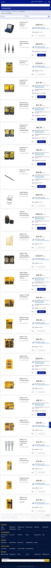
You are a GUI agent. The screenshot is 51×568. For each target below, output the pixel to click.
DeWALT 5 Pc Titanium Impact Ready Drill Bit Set (24, 235)
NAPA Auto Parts (12, 527)
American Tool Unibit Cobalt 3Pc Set (24, 43)
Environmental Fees (29, 548)
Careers (19, 529)
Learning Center (12, 554)
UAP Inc (19, 554)
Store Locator (11, 534)
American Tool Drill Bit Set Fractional (24, 81)
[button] (37, 2)
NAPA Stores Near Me (5, 534)
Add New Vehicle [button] (7, 8)
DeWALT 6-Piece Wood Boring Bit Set (24, 319)
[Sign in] (45, 2)
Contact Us (3, 536)
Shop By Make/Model (30, 542)
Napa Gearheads (29, 527)
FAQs (43, 534)
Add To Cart (41, 55)
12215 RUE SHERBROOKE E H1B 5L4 (42, 28)
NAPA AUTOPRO (45, 527)
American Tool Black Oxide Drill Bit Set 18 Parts (24, 104)
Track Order (20, 534)
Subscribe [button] (47, 560)
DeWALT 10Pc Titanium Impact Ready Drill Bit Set (24, 255)
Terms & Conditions (21, 548)
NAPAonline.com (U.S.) (46, 554)
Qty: (32, 35)
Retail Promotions (12, 542)
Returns (27, 534)
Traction (27, 554)
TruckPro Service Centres (39, 554)
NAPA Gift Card (20, 542)
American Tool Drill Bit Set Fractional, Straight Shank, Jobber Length (24, 128)
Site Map (35, 542)
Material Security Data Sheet (39, 534)
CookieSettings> (12, 548)
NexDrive (3, 529)
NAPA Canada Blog (4, 554)
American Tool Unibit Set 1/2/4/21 (24, 24)
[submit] (49, 5)
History (2, 527)
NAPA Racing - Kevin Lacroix (23, 527)
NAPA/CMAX (36, 527)
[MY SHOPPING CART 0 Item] (49, 2)
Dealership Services (13, 529)
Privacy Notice (4, 548)
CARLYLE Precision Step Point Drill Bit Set (24, 213)
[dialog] (45, 2)
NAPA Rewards (4, 542)
